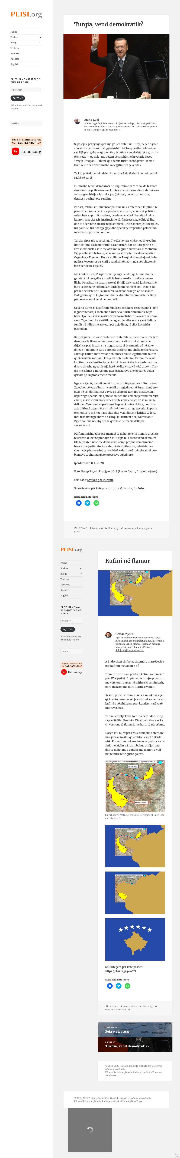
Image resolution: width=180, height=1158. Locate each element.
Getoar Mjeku (130, 1006)
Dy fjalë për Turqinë (100, 479)
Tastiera (15, 48)
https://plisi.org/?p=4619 (120, 971)
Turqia (140, 528)
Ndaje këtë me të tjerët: (86, 496)
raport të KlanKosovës (119, 720)
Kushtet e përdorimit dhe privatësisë (132, 1072)
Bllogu (14, 42)
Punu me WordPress (131, 1101)
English (14, 64)
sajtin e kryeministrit (149, 682)
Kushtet (15, 59)
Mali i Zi (126, 1009)
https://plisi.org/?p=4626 (128, 488)
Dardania (110, 1009)
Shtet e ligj (113, 528)
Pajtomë (18, 98)
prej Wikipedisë (115, 678)
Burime (14, 37)
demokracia (130, 528)
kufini (118, 1009)
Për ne (14, 31)
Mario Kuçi (97, 528)
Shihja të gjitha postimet (105, 129)
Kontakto (15, 53)
